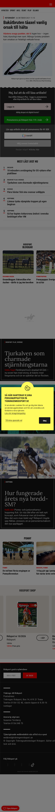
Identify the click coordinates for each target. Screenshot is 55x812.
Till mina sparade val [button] (13, 420)
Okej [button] (44, 421)
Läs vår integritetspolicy (15, 413)
